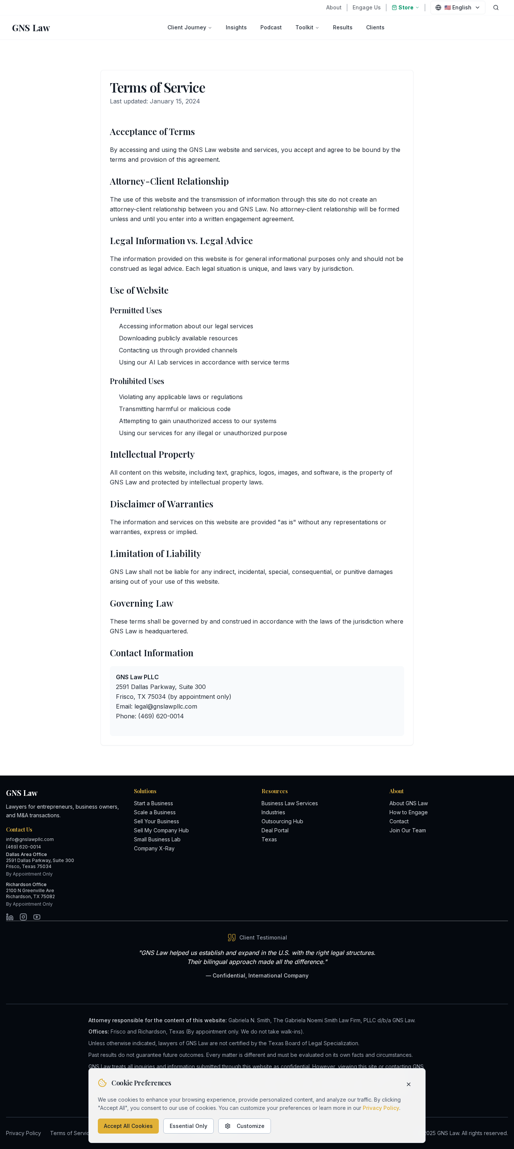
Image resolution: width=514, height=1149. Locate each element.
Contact (399, 821)
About (334, 7)
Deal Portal (275, 830)
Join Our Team (407, 830)
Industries (273, 812)
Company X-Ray (154, 848)
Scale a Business (155, 812)
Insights (236, 27)
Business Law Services (290, 803)
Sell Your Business (156, 821)
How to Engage (408, 812)
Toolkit (304, 27)
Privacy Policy (381, 1108)
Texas (269, 839)
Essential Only (188, 1126)
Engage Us (367, 7)
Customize (251, 1126)
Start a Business (153, 803)
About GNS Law (408, 803)
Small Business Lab (157, 839)
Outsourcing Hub (282, 821)
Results (343, 27)
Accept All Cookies (128, 1126)
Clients (375, 27)
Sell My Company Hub (161, 830)
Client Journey (186, 27)
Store (406, 7)
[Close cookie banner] (408, 1084)
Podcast (271, 27)
